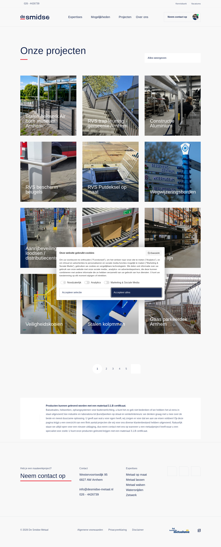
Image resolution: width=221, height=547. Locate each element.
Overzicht (155, 253)
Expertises (75, 17)
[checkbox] (70, 282)
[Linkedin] (184, 471)
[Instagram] (196, 471)
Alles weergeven (157, 58)
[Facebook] (172, 471)
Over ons (142, 17)
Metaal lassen (135, 479)
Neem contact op (177, 17)
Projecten (125, 17)
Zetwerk (131, 495)
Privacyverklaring (117, 530)
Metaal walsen (135, 484)
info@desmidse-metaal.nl (96, 489)
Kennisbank (181, 3)
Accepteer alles (122, 292)
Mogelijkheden (100, 17)
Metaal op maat (136, 474)
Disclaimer (138, 530)
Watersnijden (134, 490)
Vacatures (196, 3)
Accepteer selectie (72, 292)
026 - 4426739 (31, 3)
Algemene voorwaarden (90, 530)
